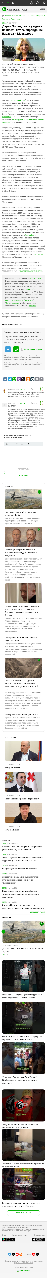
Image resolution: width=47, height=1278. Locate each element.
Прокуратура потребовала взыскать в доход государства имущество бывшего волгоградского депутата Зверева (23, 610)
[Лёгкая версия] (13, 3)
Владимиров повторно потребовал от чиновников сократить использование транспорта (20, 893)
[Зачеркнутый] (21, 444)
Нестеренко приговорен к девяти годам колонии (21, 639)
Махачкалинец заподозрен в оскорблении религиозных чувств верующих (22, 848)
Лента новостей (16, 19)
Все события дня (37, 912)
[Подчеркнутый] (16, 444)
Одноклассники (12, 303)
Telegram (28, 289)
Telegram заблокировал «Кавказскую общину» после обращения (20, 1126)
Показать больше (23, 1213)
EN (8, 2)
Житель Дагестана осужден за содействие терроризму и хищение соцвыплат (22, 859)
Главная (5, 19)
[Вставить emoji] (28, 444)
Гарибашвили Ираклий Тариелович (22, 798)
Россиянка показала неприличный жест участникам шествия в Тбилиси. (21, 1204)
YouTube (32, 306)
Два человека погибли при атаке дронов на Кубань (20, 513)
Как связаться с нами (19, 1235)
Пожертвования (39, 1235)
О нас (4, 1235)
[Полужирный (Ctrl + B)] (6, 444)
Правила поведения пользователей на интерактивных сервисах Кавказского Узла (23, 1262)
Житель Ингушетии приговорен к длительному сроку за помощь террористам (23, 906)
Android (33, 278)
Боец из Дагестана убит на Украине (19, 868)
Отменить (23, 476)
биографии (6, 117)
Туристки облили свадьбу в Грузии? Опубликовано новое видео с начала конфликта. (19, 1079)
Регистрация (24, 469)
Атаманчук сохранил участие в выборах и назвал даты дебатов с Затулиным (21, 552)
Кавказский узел (18, 100)
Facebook (9, 300)
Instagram (18, 300)
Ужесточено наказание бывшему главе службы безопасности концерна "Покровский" (20, 879)
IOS (39, 278)
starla (21, 389)
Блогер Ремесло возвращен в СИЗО (22, 714)
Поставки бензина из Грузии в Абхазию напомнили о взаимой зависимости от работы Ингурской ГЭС (21, 685)
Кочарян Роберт (12, 767)
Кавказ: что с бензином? (15, 16)
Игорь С (22, 403)
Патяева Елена (12, 829)
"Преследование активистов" (30, 271)
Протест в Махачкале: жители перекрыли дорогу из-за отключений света (22, 1038)
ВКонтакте (29, 300)
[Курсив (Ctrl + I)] (11, 444)
